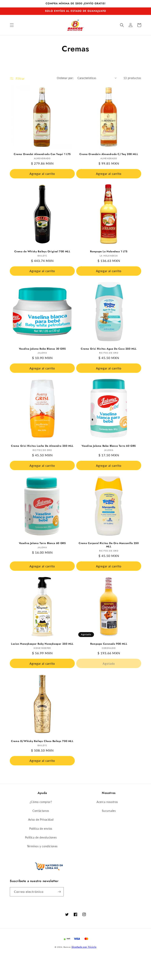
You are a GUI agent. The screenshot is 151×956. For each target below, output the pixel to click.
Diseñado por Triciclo (84, 946)
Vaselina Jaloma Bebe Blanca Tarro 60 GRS (109, 446)
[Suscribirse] (59, 891)
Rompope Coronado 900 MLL (108, 644)
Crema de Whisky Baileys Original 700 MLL (42, 251)
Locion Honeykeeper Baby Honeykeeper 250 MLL (42, 644)
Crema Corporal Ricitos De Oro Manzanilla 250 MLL (109, 545)
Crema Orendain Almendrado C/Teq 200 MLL (108, 154)
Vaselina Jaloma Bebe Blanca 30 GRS (42, 349)
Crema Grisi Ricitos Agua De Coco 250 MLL (109, 349)
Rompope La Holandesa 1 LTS (109, 251)
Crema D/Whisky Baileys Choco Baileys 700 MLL (42, 741)
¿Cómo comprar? (41, 802)
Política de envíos (40, 828)
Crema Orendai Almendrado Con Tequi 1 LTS (42, 154)
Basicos (67, 947)
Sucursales (109, 810)
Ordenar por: (65, 78)
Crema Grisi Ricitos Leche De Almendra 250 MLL (42, 446)
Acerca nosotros (107, 802)
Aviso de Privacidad (40, 819)
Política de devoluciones (41, 837)
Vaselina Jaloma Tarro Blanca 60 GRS (42, 543)
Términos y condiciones (42, 846)
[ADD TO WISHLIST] (13, 90)
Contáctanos (40, 810)
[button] (11, 25)
